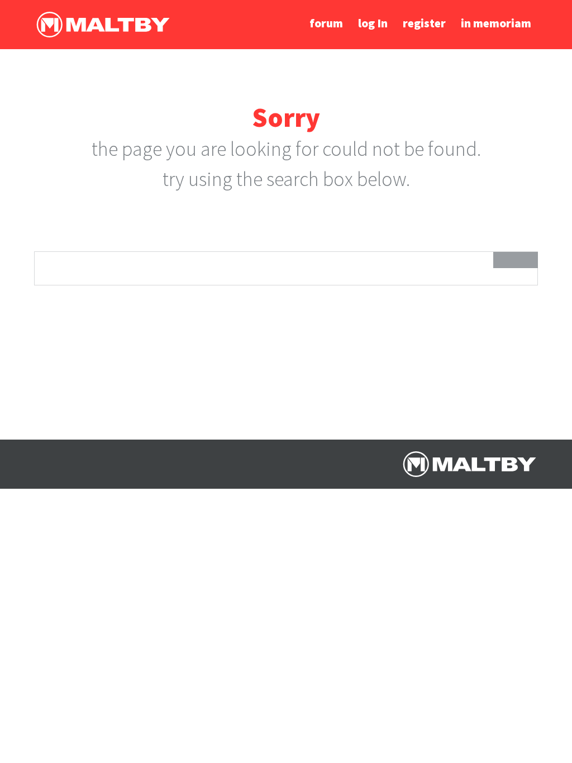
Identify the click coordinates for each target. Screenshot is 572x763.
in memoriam (496, 23)
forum (326, 23)
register (424, 23)
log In (373, 23)
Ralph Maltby (102, 24)
